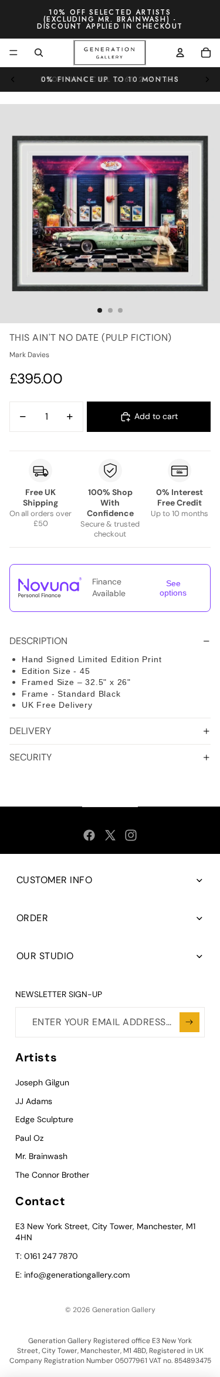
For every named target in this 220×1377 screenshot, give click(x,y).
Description (38, 641)
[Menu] (13, 52)
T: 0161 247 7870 (46, 1256)
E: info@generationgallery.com (72, 1274)
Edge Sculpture (44, 1119)
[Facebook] (89, 835)
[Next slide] (207, 79)
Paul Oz (29, 1138)
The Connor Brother (52, 1175)
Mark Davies (29, 354)
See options (173, 588)
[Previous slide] (13, 79)
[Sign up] (189, 1022)
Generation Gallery (123, 1309)
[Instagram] (131, 835)
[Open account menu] (180, 52)
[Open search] (39, 52)
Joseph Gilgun (42, 1082)
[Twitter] (110, 835)
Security (30, 757)
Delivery (30, 731)
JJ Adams (33, 1101)
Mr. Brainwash (41, 1156)
